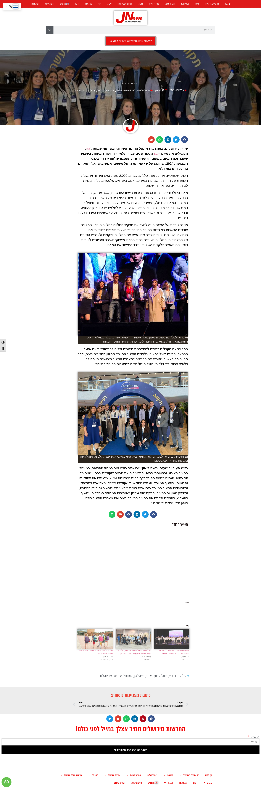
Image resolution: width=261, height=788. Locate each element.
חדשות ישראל (49, 3)
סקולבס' (157, 153)
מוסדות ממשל (170, 3)
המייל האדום (35, 3)
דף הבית (227, 3)
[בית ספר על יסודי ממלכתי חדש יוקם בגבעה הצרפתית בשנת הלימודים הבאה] (95, 639)
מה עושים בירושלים (212, 3)
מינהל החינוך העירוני (156, 676)
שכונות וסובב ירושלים (125, 3)
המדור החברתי (143, 90)
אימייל (254, 736)
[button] (184, 139)
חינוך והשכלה (108, 90)
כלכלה (109, 3)
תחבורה (140, 3)
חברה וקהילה (129, 90)
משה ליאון (139, 676)
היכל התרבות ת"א (178, 676)
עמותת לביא (126, 676)
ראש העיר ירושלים (109, 676)
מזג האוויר (88, 3)
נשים (99, 90)
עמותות (78, 90)
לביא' (88, 148)
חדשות (197, 3)
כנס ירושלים (185, 3)
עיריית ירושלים (154, 3)
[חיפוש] (49, 30)
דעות (99, 3)
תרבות (77, 3)
